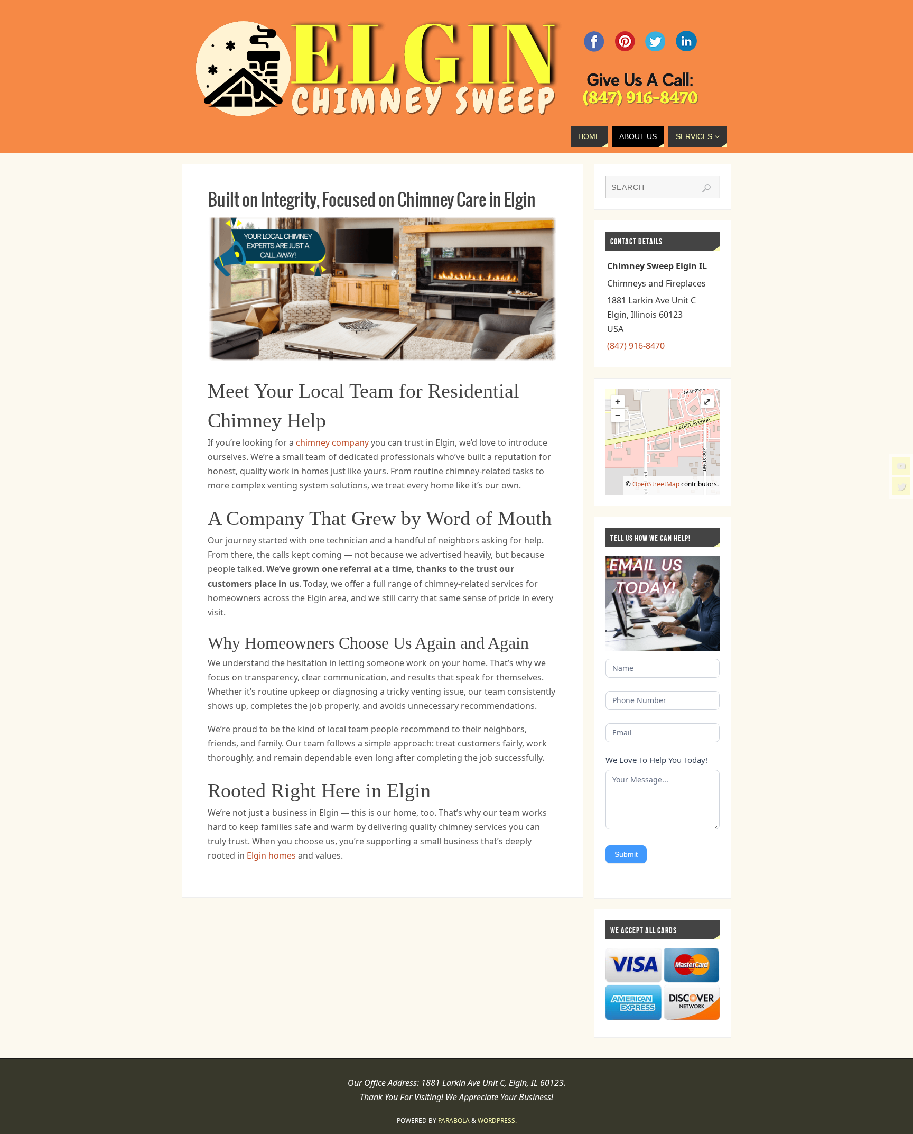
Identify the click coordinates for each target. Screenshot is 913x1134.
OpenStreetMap (655, 484)
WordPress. (497, 1120)
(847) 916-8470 (636, 346)
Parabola (454, 1120)
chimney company (332, 442)
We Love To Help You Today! (656, 759)
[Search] (706, 188)
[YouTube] (901, 466)
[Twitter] (901, 486)
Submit (626, 854)
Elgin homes (271, 855)
